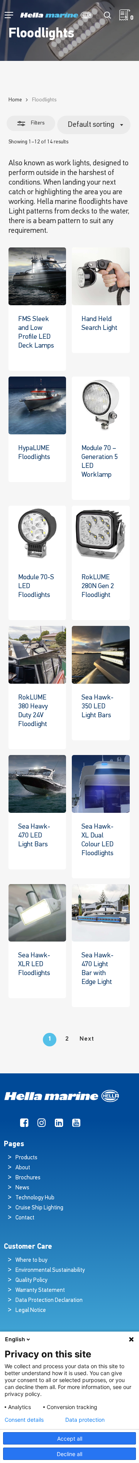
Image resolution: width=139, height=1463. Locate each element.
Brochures (28, 1178)
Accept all (69, 1438)
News (22, 1188)
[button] (9, 15)
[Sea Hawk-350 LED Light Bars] (101, 655)
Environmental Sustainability (50, 1270)
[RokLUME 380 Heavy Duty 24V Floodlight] (37, 655)
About (22, 1168)
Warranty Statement (40, 1290)
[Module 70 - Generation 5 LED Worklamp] (101, 405)
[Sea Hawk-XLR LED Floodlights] (37, 913)
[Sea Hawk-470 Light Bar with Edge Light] (101, 913)
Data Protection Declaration (49, 1300)
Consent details (24, 1420)
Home (15, 100)
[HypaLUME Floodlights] (37, 405)
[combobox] (94, 125)
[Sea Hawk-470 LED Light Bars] (37, 784)
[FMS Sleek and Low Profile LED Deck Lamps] (37, 276)
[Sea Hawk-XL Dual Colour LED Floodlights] (101, 784)
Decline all (69, 1454)
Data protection (85, 1420)
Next (87, 1039)
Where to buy (31, 1260)
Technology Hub (34, 1198)
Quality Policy (31, 1280)
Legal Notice (30, 1310)
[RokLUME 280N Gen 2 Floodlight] (101, 534)
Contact (24, 1218)
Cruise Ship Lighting (39, 1208)
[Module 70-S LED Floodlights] (37, 534)
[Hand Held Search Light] (101, 276)
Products (26, 1158)
